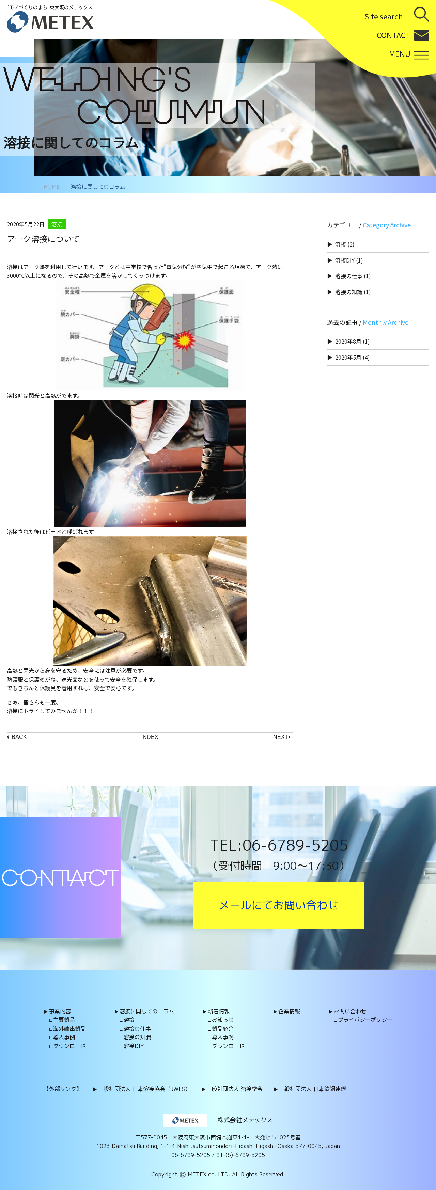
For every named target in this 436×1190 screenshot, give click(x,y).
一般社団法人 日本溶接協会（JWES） (144, 1089)
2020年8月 (348, 341)
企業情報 (289, 1011)
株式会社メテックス (245, 1120)
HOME (52, 186)
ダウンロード (69, 1046)
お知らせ (223, 1020)
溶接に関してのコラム (98, 186)
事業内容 (60, 1011)
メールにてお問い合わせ (279, 905)
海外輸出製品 (69, 1028)
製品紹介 (223, 1028)
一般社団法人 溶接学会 (234, 1089)
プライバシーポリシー (365, 1020)
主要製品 (64, 1020)
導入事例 (64, 1037)
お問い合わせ (350, 1011)
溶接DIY (345, 260)
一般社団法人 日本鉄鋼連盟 (312, 1089)
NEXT (280, 737)
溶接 (340, 244)
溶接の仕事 (348, 276)
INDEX (149, 737)
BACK (19, 737)
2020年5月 (348, 357)
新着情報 (219, 1011)
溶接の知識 (348, 292)
